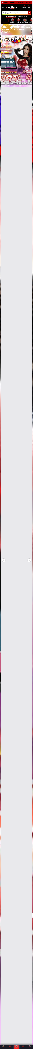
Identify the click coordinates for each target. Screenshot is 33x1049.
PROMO (3, 1047)
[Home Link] (12, 7)
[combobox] (15, 12)
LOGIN (10, 1047)
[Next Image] (29, 560)
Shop (3, 7)
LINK (23, 1047)
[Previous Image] (4, 560)
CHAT (30, 1047)
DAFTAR (16, 1047)
